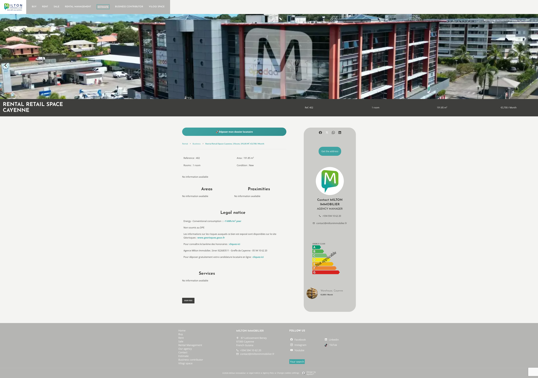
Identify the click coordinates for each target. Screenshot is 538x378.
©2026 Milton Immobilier (234, 373)
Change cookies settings (288, 373)
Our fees (188, 300)
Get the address (329, 151)
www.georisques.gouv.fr (211, 237)
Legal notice (254, 373)
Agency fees (268, 373)
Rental (185, 143)
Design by (311, 373)
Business (197, 143)
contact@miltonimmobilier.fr (331, 223)
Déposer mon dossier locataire (236, 131)
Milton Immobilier (250, 331)
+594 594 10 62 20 (331, 215)
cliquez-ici (234, 244)
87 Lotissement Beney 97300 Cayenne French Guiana (251, 341)
